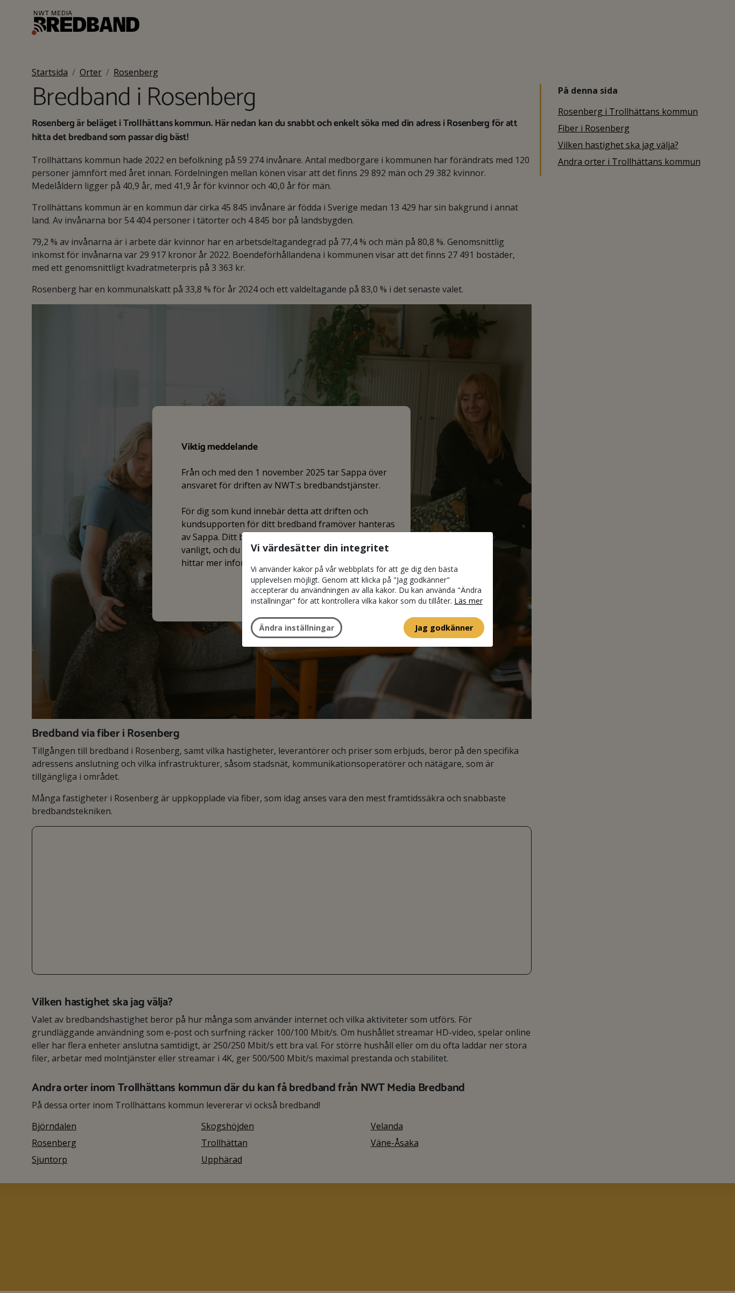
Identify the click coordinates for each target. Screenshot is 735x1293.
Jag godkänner (444, 627)
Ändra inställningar (296, 627)
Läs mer (468, 601)
